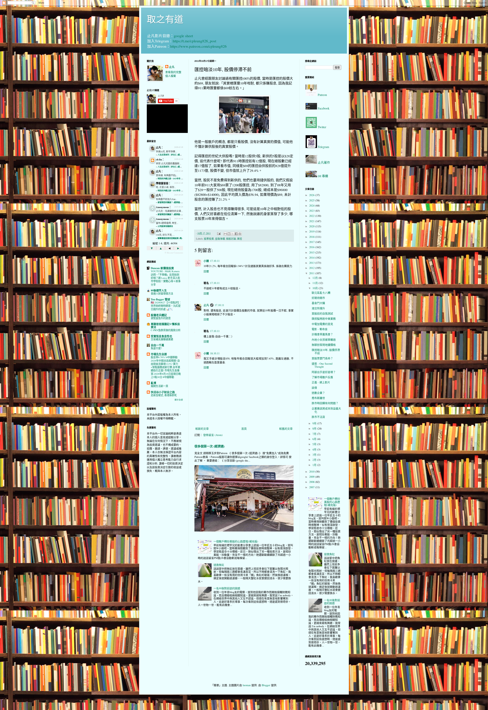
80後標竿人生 (159, 290)
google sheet (183, 35)
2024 (312, 205)
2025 (312, 200)
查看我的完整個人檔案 (173, 74)
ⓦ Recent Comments (174, 252)
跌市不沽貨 (318, 417)
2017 (312, 242)
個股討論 (231, 238)
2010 (312, 471)
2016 (312, 247)
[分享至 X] (232, 234)
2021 (312, 221)
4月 (314, 449)
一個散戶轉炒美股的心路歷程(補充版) (236, 541)
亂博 (153, 383)
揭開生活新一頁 (159, 386)
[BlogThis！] (229, 234)
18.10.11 (215, 353)
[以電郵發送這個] (225, 234)
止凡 (206, 305)
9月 (314, 423)
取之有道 (165, 19)
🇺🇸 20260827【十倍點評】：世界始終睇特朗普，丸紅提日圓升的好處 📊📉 (166, 306)
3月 (314, 454)
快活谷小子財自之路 (163, 392)
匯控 (239, 238)
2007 (312, 487)
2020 (312, 226)
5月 (314, 444)
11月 (315, 283)
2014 (312, 257)
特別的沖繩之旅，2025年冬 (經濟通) (173, 178)
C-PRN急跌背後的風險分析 (166, 330)
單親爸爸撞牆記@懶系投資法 (165, 325)
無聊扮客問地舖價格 (324, 345)
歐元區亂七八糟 (321, 292)
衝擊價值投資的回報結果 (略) (170, 238)
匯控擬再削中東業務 (324, 318)
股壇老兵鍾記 (159, 315)
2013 (312, 263)
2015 (312, 252)
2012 (312, 268)
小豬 (206, 261)
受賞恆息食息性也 (161, 336)
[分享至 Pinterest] (240, 234)
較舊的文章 (286, 428)
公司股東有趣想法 (165, 226)
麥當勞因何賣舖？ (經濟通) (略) (171, 202)
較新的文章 (202, 428)
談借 (314, 387)
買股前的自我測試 (322, 313)
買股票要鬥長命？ (322, 358)
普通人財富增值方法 (162, 293)
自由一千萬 (157, 345)
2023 (312, 210)
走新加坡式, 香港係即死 (164, 395)
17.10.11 (215, 261)
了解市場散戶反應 (322, 377)
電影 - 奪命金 (319, 329)
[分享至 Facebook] (236, 234)
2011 (312, 273)
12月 (315, 278)
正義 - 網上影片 (321, 382)
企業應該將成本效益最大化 (326, 410)
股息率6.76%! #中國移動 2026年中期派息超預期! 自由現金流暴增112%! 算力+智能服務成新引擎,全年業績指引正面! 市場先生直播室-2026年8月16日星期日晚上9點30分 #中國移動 (166, 367)
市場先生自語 (159, 354)
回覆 (206, 271)
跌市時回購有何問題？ (325, 403)
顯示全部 (179, 399)
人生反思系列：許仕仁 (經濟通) (171, 154)
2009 (312, 476)
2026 (312, 195)
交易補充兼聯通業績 (162, 339)
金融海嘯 (220, 238)
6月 (314, 439)
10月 (315, 288)
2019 (312, 231)
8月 (314, 428)
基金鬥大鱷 (318, 303)
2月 (314, 460)
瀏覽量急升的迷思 (161, 318)
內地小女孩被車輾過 (324, 339)
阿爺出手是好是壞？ (324, 372)
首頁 (244, 428)
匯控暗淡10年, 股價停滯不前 (326, 351)
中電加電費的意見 (322, 324)
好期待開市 (318, 298)
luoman (247, 685)
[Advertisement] (165, 535)
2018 (312, 237)
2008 (312, 482)
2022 (312, 216)
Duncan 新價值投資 (162, 268)
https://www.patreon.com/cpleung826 (198, 46)
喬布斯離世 (318, 398)
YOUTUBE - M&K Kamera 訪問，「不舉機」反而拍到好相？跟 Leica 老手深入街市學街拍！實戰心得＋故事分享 (166, 277)
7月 (314, 434)
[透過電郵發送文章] (218, 233)
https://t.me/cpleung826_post (194, 40)
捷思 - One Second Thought (322, 365)
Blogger (266, 685)
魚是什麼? (156, 348)
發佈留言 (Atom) (213, 435)
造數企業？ (318, 393)
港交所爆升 (318, 308)
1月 (314, 465)
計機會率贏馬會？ (322, 334)
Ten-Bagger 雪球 (160, 299)
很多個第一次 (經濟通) (209, 446)
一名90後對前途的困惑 (227, 588)
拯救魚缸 (219, 565)
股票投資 (209, 238)
